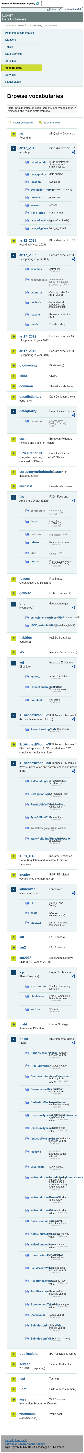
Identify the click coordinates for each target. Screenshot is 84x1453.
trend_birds (38, 212)
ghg (22, 603)
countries (36, 292)
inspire (24, 874)
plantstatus (37, 996)
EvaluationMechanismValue (39, 1102)
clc (32, 903)
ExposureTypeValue (39, 1128)
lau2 (22, 947)
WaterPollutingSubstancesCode (39, 838)
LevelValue (37, 1166)
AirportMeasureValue (39, 1052)
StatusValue (38, 1314)
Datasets (10, 39)
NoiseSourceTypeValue (39, 1233)
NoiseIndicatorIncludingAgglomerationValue (39, 1177)
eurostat (25, 486)
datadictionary (30, 396)
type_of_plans (39, 228)
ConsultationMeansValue (39, 1089)
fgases (24, 578)
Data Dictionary (34, 25)
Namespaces (13, 81)
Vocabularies (13, 67)
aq (21, 133)
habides (25, 637)
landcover (27, 889)
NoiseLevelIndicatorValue (39, 1221)
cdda (23, 376)
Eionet (21, 25)
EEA (22, 3)
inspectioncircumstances (39, 687)
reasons (36, 314)
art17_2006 (27, 255)
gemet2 (25, 593)
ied (21, 662)
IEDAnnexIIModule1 (33, 715)
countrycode (38, 162)
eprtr (23, 438)
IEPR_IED (26, 856)
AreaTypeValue (39, 1065)
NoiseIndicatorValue (39, 1210)
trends (35, 324)
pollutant (36, 700)
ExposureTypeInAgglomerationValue (39, 1115)
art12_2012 (27, 148)
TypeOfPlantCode (39, 817)
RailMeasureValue (39, 1268)
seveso (25, 1364)
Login (53, 9)
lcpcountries (38, 986)
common (26, 386)
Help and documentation (19, 32)
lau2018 (25, 958)
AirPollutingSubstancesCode (39, 781)
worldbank (27, 1414)
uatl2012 (36, 922)
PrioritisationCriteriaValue (39, 1255)
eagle (34, 912)
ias (21, 652)
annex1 (35, 676)
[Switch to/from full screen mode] (60, 9)
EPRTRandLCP (31, 453)
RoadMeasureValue (39, 1291)
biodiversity (28, 365)
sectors (35, 1009)
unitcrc (35, 561)
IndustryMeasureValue (39, 1138)
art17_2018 (27, 351)
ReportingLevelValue (39, 1280)
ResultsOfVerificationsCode (39, 804)
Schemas (11, 60)
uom (22, 1389)
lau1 (22, 937)
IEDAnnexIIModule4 (33, 763)
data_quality (38, 174)
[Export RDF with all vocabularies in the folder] (73, 152)
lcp (21, 972)
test (22, 1378)
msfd (23, 1024)
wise (22, 1399)
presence (36, 197)
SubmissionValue (39, 1338)
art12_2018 (27, 240)
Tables (9, 46)
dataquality (27, 411)
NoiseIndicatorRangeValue (39, 1197)
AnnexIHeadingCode (39, 729)
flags (34, 521)
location (36, 181)
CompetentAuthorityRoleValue (39, 1076)
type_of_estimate (39, 220)
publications (29, 1353)
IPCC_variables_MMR (39, 625)
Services (10, 74)
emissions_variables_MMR (39, 617)
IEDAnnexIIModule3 (33, 744)
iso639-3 (36, 1151)
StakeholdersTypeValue (39, 1304)
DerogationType (39, 793)
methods (36, 302)
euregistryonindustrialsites (33, 471)
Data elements (13, 53)
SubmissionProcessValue (39, 1325)
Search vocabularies (23, 122)
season (35, 205)
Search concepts (52, 122)
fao (21, 496)
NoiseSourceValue (39, 1244)
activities (36, 269)
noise (23, 1039)
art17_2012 (27, 336)
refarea (35, 542)
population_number (39, 189)
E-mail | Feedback (16, 1440)
